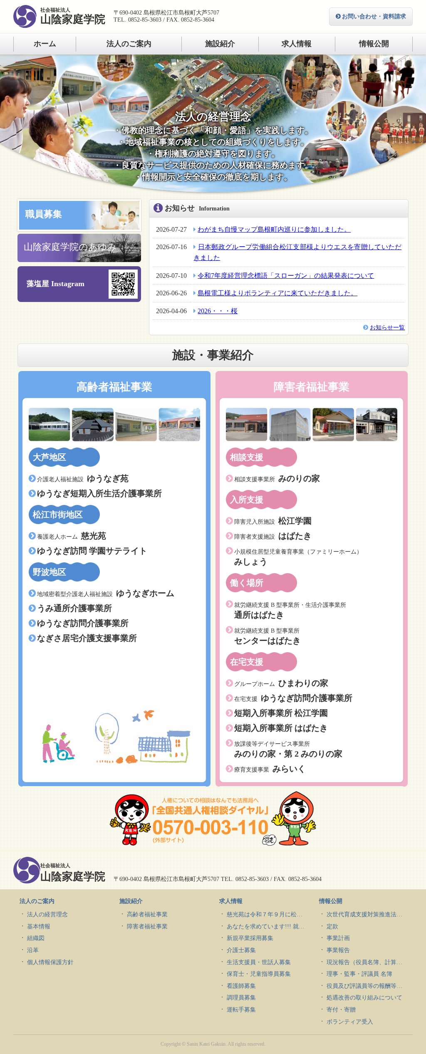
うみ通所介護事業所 (74, 608)
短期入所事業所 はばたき (281, 727)
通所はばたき (290, 610)
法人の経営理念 (47, 914)
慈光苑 (71, 535)
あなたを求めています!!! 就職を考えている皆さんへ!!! (267, 926)
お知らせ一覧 (387, 327)
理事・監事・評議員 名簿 (359, 974)
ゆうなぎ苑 (83, 478)
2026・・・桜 (218, 310)
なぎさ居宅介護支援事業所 (87, 638)
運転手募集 (241, 1010)
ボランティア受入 (350, 1022)
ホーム (45, 44)
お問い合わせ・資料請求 (374, 16)
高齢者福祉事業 (147, 914)
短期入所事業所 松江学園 (281, 713)
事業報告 (338, 950)
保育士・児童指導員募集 (259, 974)
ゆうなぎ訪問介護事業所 (83, 623)
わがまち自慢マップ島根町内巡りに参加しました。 (274, 229)
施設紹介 (220, 44)
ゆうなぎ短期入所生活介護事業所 (99, 493)
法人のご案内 (128, 44)
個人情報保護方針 (50, 962)
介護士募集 (241, 950)
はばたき (273, 535)
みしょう (298, 557)
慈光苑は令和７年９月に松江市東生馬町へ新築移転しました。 (267, 914)
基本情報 (38, 926)
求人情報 (297, 44)
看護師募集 (241, 986)
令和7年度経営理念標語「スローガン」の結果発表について (286, 275)
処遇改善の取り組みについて (364, 998)
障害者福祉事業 (147, 926)
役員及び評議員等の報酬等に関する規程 (367, 986)
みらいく (270, 768)
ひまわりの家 (281, 683)
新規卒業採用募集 (250, 938)
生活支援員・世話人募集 (259, 962)
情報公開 (374, 44)
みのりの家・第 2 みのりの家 (288, 749)
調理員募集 (241, 998)
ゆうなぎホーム (105, 593)
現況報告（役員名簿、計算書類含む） (367, 962)
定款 (332, 926)
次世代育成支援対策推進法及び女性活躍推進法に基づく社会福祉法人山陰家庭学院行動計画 (367, 914)
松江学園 (273, 520)
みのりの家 (277, 478)
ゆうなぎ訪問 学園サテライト (92, 550)
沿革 (33, 950)
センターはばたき (267, 636)
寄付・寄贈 (341, 1010)
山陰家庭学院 (72, 16)
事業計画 (338, 938)
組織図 (36, 938)
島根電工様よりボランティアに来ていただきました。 (277, 293)
